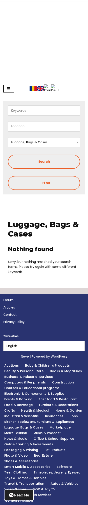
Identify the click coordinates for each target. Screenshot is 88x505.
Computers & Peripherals (25, 382)
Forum (8, 300)
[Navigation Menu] (8, 88)
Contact (10, 314)
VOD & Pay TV (44, 489)
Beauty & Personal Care (24, 371)
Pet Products (54, 450)
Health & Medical (35, 410)
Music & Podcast (47, 433)
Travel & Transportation (24, 483)
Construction (63, 382)
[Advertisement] (44, 24)
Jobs (74, 416)
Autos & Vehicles (64, 483)
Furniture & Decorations (58, 405)
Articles (9, 307)
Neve (25, 356)
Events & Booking (18, 399)
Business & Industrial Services (28, 376)
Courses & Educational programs (32, 388)
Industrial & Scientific (21, 416)
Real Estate (43, 455)
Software (64, 466)
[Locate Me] (74, 126)
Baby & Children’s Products (47, 365)
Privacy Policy (14, 322)
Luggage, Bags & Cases (23, 427)
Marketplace (60, 427)
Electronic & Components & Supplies (34, 393)
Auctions (11, 365)
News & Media (15, 438)
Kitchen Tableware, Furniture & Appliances (39, 421)
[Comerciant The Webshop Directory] (44, 66)
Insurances (54, 416)
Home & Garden (69, 410)
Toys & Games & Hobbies (25, 478)
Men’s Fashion (15, 433)
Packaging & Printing (21, 450)
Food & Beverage (18, 405)
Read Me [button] (21, 495)
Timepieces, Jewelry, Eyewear (58, 472)
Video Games (15, 489)
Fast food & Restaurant (58, 399)
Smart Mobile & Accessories (27, 466)
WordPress (59, 356)
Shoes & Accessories (21, 461)
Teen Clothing (15, 472)
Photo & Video (16, 455)
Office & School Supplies (54, 438)
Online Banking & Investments (28, 444)
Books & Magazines (66, 371)
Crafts (9, 410)
